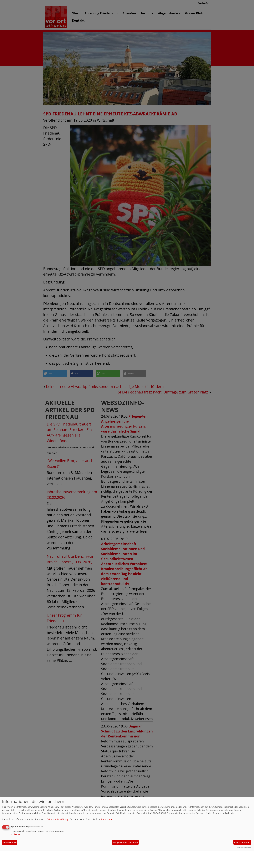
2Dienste (16, 834)
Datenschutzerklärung (57, 819)
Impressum (106, 819)
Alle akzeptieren (242, 842)
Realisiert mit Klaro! (243, 847)
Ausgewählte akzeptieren (125, 842)
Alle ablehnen (10, 842)
